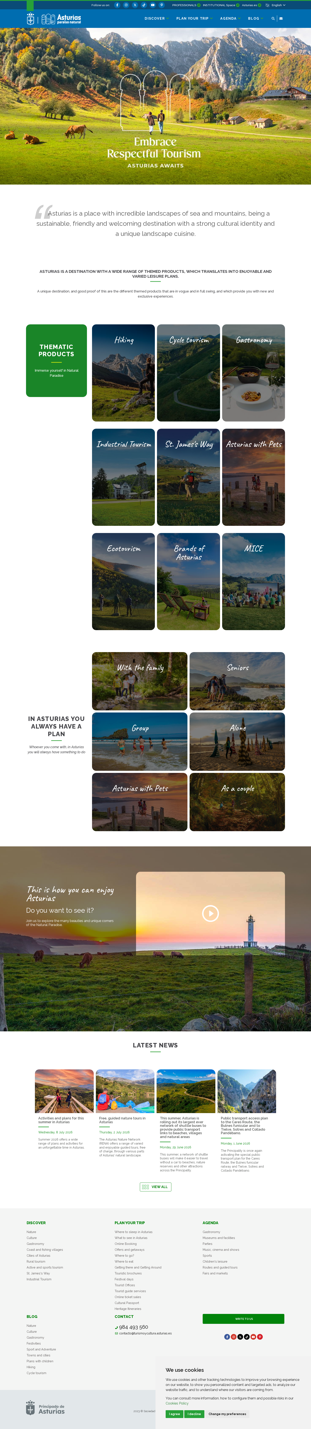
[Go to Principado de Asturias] (45, 1408)
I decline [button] (194, 1414)
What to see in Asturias (131, 1238)
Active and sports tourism (45, 1267)
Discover (36, 1223)
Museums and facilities (219, 1238)
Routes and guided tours (220, 1267)
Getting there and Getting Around (138, 1267)
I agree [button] (174, 1414)
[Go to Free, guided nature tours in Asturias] (125, 1091)
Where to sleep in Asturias (134, 1232)
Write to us (243, 1318)
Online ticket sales (128, 1297)
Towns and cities (38, 1355)
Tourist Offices (125, 1285)
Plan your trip (130, 1223)
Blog (32, 1316)
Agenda (210, 1223)
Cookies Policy (177, 1403)
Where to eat (124, 1261)
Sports (207, 1255)
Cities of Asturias (38, 1255)
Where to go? (124, 1255)
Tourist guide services (130, 1291)
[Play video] (210, 913)
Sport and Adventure (41, 1349)
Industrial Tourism (39, 1279)
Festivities (34, 1343)
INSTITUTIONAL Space (219, 5)
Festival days (124, 1279)
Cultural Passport (127, 1303)
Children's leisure (215, 1261)
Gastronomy (35, 1243)
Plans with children (40, 1361)
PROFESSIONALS (184, 5)
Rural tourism (36, 1261)
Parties (207, 1243)
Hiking (31, 1367)
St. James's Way (38, 1273)
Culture (32, 1238)
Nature (31, 1232)
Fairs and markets (215, 1273)
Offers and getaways (129, 1249)
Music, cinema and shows (221, 1249)
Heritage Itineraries (128, 1309)
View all (160, 1187)
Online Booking (126, 1243)
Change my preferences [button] (227, 1414)
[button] (278, 5)
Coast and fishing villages (45, 1249)
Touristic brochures (128, 1273)
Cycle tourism (36, 1373)
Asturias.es (249, 5)
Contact (124, 1316)
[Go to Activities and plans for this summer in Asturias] (64, 1091)
